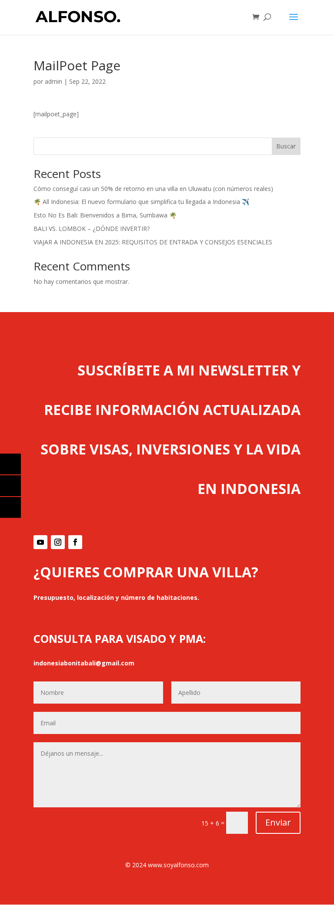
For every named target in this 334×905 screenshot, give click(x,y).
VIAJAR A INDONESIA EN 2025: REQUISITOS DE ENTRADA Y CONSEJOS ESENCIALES (152, 242)
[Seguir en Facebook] (75, 542)
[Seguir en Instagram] (58, 542)
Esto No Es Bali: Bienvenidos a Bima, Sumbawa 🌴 (105, 215)
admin (53, 81)
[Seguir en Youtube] (40, 542)
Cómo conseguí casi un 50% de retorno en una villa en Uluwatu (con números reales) (153, 188)
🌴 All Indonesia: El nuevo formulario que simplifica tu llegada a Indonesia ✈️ (141, 201)
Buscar (286, 146)
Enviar (278, 822)
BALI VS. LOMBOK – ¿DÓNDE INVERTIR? (91, 228)
